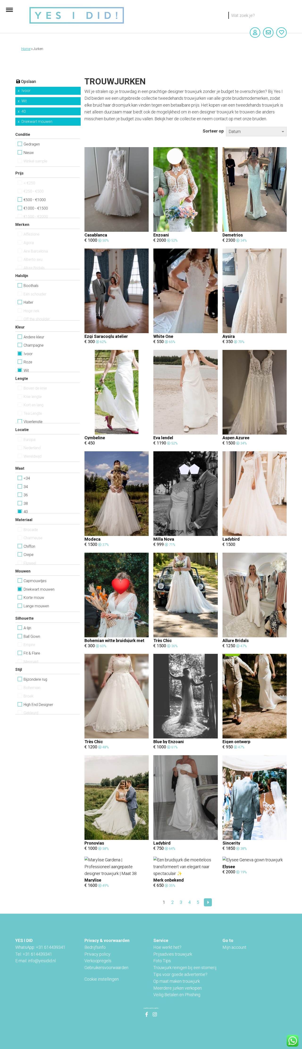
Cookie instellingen (101, 979)
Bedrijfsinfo (95, 947)
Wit (24, 101)
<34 (27, 478)
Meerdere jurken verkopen (177, 988)
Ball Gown (32, 636)
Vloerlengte (33, 421)
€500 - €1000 (35, 200)
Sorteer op (213, 131)
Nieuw (29, 152)
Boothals (31, 285)
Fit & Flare (32, 653)
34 (26, 487)
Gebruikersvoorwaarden (106, 967)
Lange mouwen (36, 606)
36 (26, 495)
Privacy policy (97, 954)
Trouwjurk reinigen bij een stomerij (185, 967)
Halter (28, 302)
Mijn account (234, 947)
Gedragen (32, 144)
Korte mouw (34, 597)
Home (25, 49)
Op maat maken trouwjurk (176, 981)
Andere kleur (34, 337)
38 (26, 503)
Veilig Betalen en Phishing (176, 994)
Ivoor (25, 90)
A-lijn (27, 628)
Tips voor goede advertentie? (180, 974)
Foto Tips (162, 960)
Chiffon (29, 546)
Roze (28, 362)
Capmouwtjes (35, 581)
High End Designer (38, 704)
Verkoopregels (97, 960)
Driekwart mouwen (36, 121)
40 (23, 111)
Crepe (29, 554)
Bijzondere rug (35, 679)
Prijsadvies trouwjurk (172, 954)
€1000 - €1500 (36, 208)
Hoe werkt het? (167, 947)
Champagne (34, 345)
